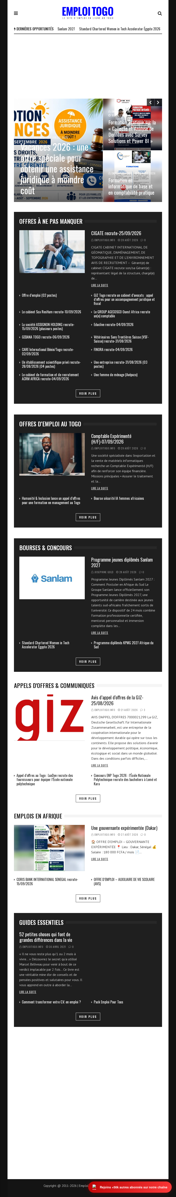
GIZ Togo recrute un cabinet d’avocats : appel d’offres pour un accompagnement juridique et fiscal (124, 299)
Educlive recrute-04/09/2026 (114, 324)
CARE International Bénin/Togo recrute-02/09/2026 (48, 351)
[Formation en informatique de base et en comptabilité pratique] (132, 176)
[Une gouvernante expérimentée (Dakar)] (49, 848)
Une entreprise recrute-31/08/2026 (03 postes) (120, 364)
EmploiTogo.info (104, 240)
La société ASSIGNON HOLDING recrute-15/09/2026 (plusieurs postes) (48, 326)
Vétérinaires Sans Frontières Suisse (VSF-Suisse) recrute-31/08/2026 (121, 339)
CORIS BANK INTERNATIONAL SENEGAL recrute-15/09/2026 (47, 881)
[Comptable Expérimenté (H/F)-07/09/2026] (52, 454)
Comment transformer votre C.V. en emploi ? (51, 1001)
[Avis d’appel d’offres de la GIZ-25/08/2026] (49, 717)
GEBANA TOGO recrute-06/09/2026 (46, 337)
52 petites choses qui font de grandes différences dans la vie (45, 937)
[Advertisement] (88, 66)
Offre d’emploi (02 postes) (39, 295)
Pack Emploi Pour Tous (108, 1001)
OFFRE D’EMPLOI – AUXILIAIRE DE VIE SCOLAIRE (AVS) (124, 881)
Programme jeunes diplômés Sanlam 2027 (122, 562)
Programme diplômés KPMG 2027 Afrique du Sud (123, 644)
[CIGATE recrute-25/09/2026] (52, 251)
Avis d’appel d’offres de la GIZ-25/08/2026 (117, 700)
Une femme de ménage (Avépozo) (115, 374)
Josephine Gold (104, 572)
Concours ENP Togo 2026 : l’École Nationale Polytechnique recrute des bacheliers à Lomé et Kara (125, 779)
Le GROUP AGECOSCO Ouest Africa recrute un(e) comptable (122, 313)
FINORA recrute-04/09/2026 (113, 349)
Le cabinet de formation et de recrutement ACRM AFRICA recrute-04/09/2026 (50, 376)
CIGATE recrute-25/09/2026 (116, 233)
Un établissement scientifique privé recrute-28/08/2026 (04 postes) (51, 364)
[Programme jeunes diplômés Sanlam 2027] (52, 578)
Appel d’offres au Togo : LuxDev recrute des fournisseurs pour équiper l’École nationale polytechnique (45, 779)
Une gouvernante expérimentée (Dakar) (124, 827)
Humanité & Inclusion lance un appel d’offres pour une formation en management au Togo (51, 500)
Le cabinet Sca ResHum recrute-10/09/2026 (51, 311)
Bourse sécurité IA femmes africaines (119, 498)
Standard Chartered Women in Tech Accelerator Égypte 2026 (103, 28)
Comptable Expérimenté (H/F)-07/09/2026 (111, 438)
